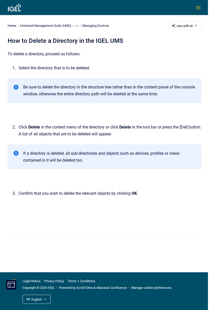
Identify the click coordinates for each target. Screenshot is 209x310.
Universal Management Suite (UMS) (45, 26)
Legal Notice (31, 281)
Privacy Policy (54, 281)
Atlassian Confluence (111, 288)
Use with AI (185, 26)
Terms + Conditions (81, 281)
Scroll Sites (84, 288)
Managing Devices (95, 26)
